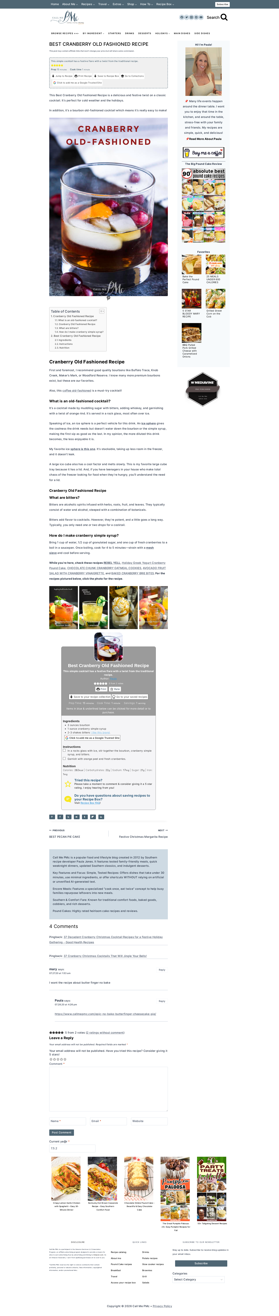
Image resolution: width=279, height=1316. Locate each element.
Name (56, 1121)
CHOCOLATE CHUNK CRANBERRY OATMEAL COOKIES (104, 568)
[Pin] (108, 299)
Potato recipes (150, 1258)
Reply (162, 969)
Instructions (66, 344)
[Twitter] (186, 17)
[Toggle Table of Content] (100, 311)
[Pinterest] (196, 17)
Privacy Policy (162, 1306)
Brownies (147, 1270)
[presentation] (191, 264)
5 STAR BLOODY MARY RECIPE (191, 313)
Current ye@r (59, 1141)
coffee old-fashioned (76, 390)
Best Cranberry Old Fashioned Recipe (77, 335)
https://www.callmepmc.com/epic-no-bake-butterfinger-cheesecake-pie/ (105, 1014)
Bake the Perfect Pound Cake (191, 279)
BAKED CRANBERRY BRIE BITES (132, 573)
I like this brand (100, 732)
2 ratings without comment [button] (105, 1032)
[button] (52, 65)
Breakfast (116, 1270)
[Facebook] (182, 17)
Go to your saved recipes (131, 696)
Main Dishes (182, 33)
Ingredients (65, 340)
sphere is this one (82, 449)
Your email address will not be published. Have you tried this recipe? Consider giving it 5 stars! (108, 1052)
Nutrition (64, 347)
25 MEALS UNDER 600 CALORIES (213, 279)
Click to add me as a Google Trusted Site (79, 82)
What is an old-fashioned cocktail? (77, 320)
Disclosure (78, 1242)
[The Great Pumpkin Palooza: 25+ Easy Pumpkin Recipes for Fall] (175, 1189)
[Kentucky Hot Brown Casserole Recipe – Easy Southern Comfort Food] (102, 1179)
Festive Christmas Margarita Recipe (143, 834)
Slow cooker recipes (153, 1264)
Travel (114, 1276)
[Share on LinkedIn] (101, 817)
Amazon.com (98, 1255)
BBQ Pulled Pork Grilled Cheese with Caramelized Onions (190, 350)
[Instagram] (191, 17)
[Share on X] (68, 817)
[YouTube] (201, 17)
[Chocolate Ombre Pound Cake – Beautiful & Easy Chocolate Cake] (138, 1179)
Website (138, 1121)
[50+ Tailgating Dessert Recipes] (211, 1189)
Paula (113, 678)
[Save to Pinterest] (52, 817)
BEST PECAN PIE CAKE (64, 834)
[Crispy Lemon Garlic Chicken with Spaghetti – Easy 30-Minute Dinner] (66, 1179)
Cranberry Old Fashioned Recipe (73, 316)
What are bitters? (68, 328)
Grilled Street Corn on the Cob (214, 313)
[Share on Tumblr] (85, 817)
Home (55, 4)
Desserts (144, 33)
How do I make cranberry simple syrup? (81, 331)
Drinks (129, 33)
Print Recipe (85, 76)
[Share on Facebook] (60, 817)
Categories (179, 1273)
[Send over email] (77, 817)
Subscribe (222, 4)
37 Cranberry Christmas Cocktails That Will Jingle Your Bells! (105, 956)
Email (96, 1121)
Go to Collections (134, 76)
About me (116, 1258)
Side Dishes (202, 33)
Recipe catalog (118, 1252)
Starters (114, 33)
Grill (144, 1276)
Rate (117, 689)
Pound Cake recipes (121, 1264)
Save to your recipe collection (92, 696)
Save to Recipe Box (108, 76)
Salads (145, 1282)
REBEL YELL (112, 563)
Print (103, 689)
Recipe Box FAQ (90, 802)
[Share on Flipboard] (93, 817)
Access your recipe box (123, 1282)
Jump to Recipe (64, 76)
